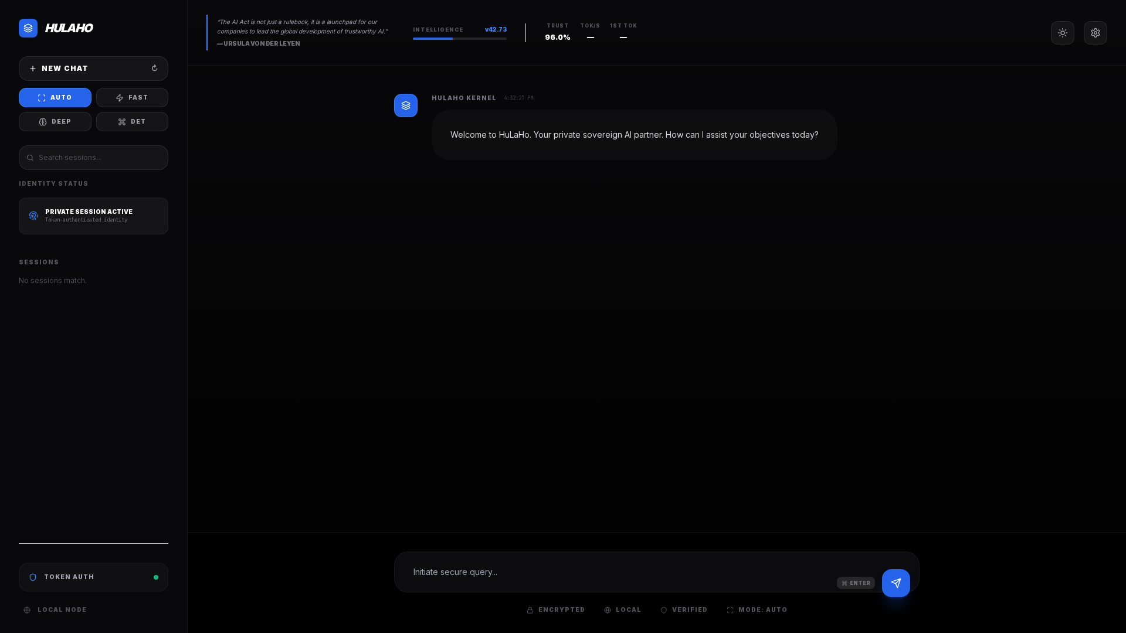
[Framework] (1095, 33)
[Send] (896, 583)
